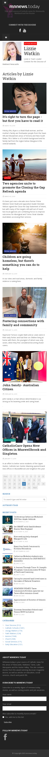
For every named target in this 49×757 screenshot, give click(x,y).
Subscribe (8, 722)
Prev (5, 476)
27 (5, 487)
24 (33, 484)
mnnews (24, 6)
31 (24, 487)
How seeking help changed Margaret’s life (26, 537)
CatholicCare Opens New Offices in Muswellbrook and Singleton (24, 450)
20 (14, 484)
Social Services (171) (13, 641)
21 (19, 484)
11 (9, 480)
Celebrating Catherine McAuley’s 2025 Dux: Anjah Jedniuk (28, 518)
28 (9, 487)
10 (5, 480)
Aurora (7, 178)
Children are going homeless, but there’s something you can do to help (21, 263)
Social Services (10, 111)
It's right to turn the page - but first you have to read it (23, 119)
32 (29, 487)
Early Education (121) (13, 644)
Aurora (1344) (10, 636)
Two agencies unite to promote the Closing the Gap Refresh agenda (24, 187)
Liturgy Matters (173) (13, 631)
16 (34, 480)
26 (43, 484)
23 (29, 484)
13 (19, 480)
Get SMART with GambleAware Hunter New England (27, 527)
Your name (7, 694)
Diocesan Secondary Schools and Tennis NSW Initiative (28, 610)
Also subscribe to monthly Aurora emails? (19, 713)
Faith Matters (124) (13, 633)
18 (5, 484)
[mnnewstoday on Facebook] (20, 30)
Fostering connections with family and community (23, 323)
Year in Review (10, 440)
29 (14, 487)
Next (35, 487)
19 (9, 484)
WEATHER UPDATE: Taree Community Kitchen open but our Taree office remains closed (29, 590)
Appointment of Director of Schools (29, 600)
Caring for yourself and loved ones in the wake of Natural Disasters (30, 579)
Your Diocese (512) (13, 625)
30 (19, 487)
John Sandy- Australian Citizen (21, 387)
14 (24, 480)
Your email (7, 704)
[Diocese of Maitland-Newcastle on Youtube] (24, 30)
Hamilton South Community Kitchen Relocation (27, 547)
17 (39, 480)
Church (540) (10, 639)
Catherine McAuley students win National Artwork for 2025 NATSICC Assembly (29, 558)
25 (38, 484)
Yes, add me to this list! (14, 717)
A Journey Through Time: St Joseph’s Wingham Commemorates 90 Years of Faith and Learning (30, 569)
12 (14, 480)
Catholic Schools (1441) (14, 628)
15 (29, 480)
